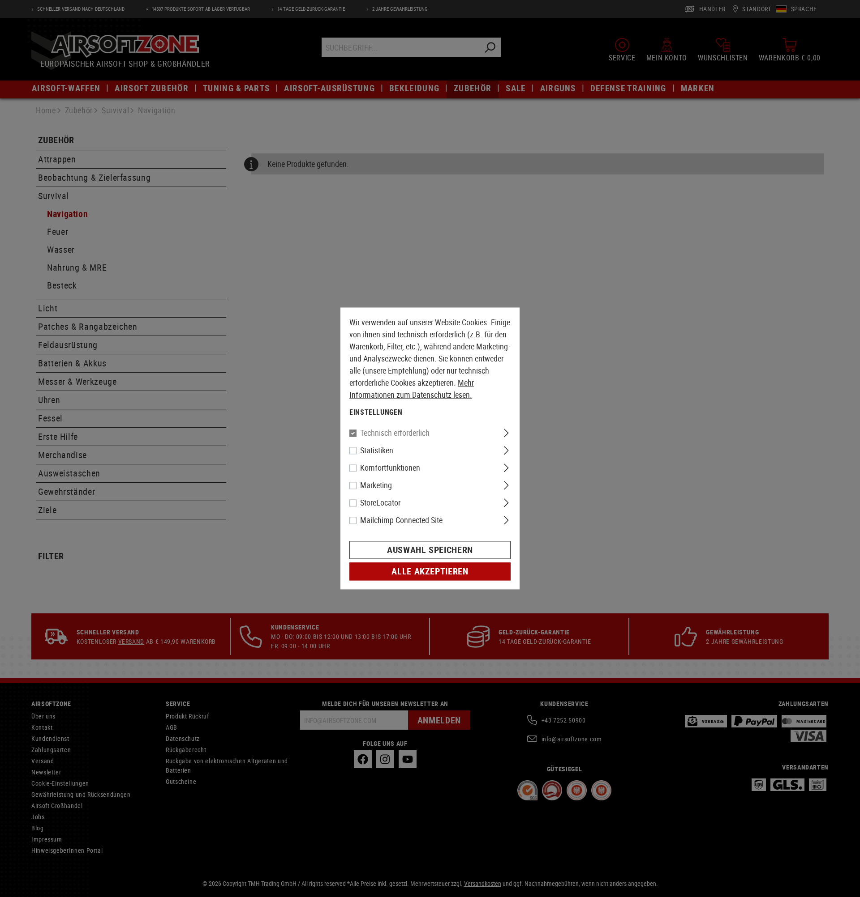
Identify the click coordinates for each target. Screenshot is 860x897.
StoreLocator (380, 502)
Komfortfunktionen (390, 468)
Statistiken (376, 450)
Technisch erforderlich (395, 433)
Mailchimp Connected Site (401, 520)
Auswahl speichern (430, 550)
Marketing (376, 485)
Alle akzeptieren (429, 571)
